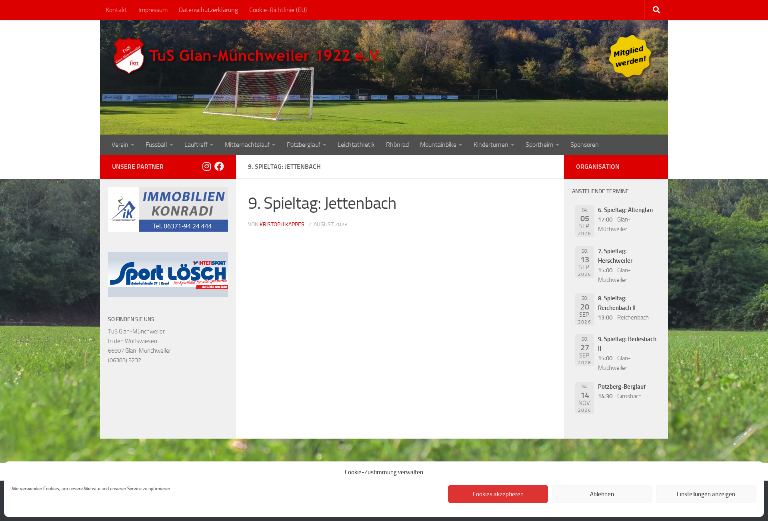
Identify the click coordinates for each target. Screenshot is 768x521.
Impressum (153, 10)
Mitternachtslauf (247, 144)
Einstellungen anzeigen (706, 494)
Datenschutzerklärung (208, 10)
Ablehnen (602, 494)
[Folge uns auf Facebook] (219, 166)
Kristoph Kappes (282, 224)
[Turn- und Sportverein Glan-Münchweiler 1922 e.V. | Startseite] (249, 56)
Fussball (156, 144)
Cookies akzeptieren (498, 494)
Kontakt (116, 10)
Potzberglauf (303, 144)
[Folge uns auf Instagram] (206, 166)
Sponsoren (584, 144)
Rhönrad (397, 144)
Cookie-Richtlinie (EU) (278, 10)
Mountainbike (438, 144)
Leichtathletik (356, 144)
